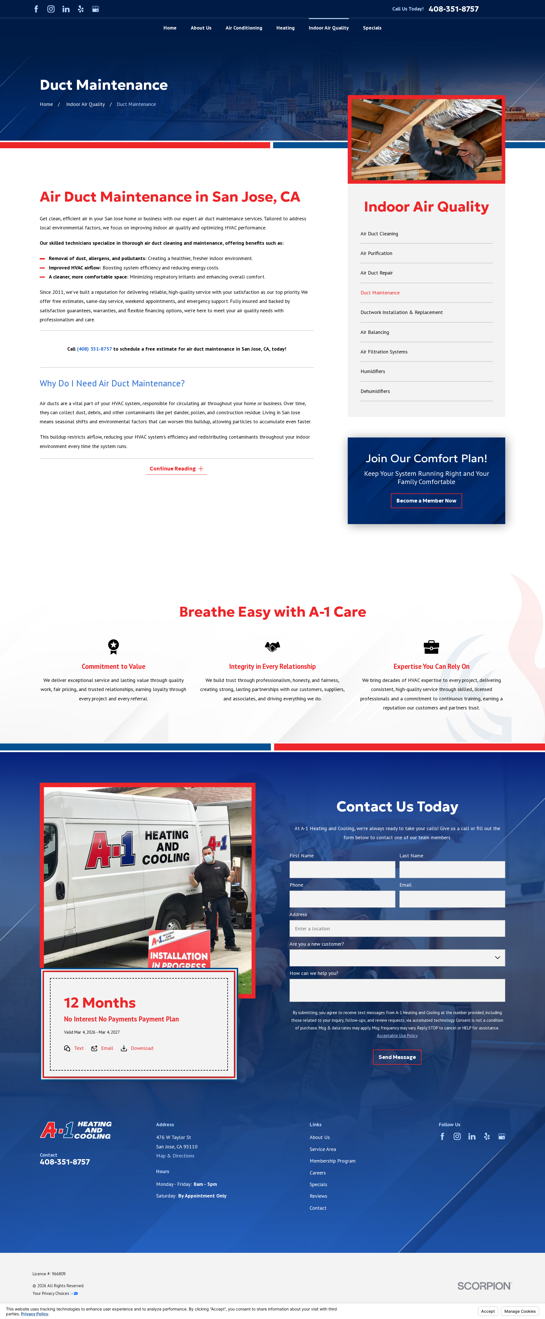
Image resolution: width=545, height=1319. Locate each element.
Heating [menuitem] (285, 27)
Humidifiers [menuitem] (372, 371)
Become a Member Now (426, 500)
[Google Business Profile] (95, 8)
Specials (318, 1184)
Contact (318, 1208)
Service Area (323, 1149)
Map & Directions (175, 1155)
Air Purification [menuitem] (376, 253)
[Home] (96, 1130)
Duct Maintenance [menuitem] (380, 292)
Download (142, 1048)
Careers (318, 1172)
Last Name (411, 855)
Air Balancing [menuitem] (374, 332)
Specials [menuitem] (372, 27)
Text (79, 1048)
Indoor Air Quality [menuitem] (329, 27)
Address (298, 914)
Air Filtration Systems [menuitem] (384, 351)
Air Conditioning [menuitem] (244, 27)
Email (107, 1048)
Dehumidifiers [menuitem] (375, 391)
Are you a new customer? (317, 944)
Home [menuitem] (170, 27)
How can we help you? (314, 973)
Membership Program (333, 1160)
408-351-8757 (454, 9)
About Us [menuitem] (201, 27)
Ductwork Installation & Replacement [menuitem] (401, 312)
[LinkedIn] (66, 8)
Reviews (318, 1196)
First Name (302, 855)
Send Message (397, 1057)
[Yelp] (80, 8)
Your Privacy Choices (51, 1293)
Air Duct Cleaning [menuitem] (379, 233)
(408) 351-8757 (94, 349)
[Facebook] (36, 8)
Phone (296, 885)
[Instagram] (50, 8)
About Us (320, 1137)
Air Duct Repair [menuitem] (376, 272)
